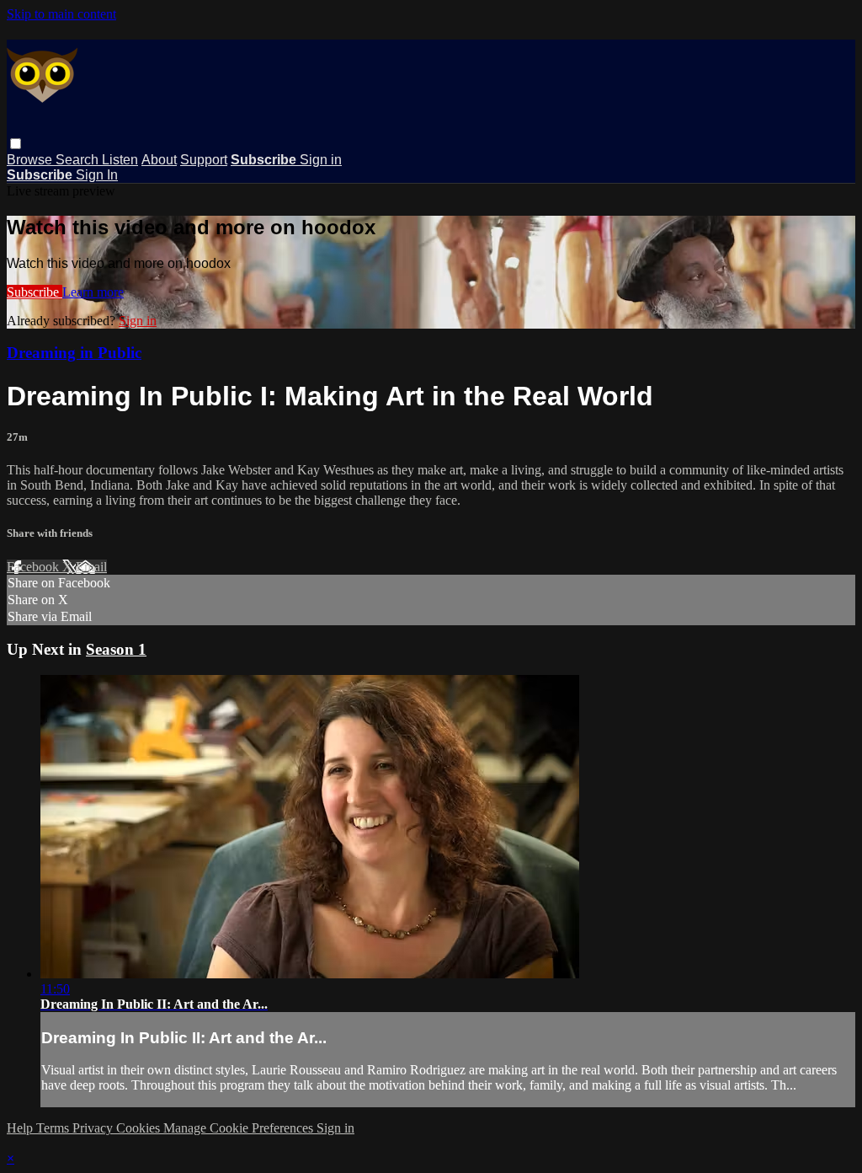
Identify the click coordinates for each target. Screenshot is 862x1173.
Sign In (97, 175)
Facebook (34, 567)
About (159, 160)
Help (21, 1128)
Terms (54, 1128)
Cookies (139, 1128)
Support (203, 160)
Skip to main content (61, 14)
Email (91, 567)
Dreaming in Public (74, 353)
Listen (120, 160)
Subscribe (34, 292)
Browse (31, 160)
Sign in (321, 160)
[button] (15, 143)
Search (79, 160)
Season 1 (116, 649)
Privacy (94, 1128)
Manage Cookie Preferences (240, 1128)
